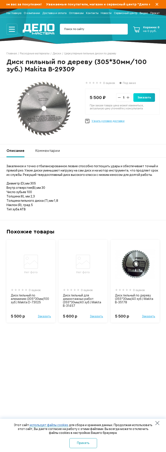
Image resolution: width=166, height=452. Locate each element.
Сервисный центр (125, 13)
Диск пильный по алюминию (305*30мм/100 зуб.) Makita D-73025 (30, 299)
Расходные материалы (34, 53)
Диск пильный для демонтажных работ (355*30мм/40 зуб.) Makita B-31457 (82, 300)
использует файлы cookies (49, 425)
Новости (106, 13)
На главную (13, 13)
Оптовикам (76, 13)
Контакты (92, 13)
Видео (144, 13)
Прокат (155, 13)
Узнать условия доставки (108, 121)
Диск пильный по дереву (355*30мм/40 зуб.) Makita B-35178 (134, 299)
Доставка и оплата (54, 13)
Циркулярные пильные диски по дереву (90, 53)
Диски (57, 53)
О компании (32, 13)
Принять (83, 443)
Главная (11, 53)
